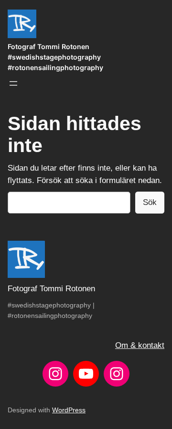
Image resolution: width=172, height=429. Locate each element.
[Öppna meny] (13, 83)
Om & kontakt (139, 345)
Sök (150, 202)
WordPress (69, 410)
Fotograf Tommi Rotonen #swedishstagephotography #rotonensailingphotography (55, 57)
